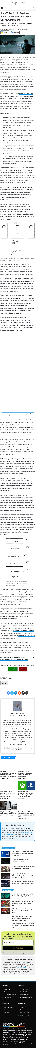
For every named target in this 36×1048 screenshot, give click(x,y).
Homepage (7, 998)
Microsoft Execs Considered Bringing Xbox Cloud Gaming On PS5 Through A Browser (26, 794)
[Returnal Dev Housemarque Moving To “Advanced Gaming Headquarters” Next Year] (8, 765)
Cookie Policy (24, 993)
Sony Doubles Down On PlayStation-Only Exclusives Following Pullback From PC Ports (23, 854)
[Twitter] (12, 693)
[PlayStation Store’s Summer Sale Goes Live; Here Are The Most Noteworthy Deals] (8, 785)
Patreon (6, 1014)
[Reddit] (19, 693)
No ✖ (23, 669)
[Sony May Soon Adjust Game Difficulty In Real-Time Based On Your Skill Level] (26, 805)
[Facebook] (8, 693)
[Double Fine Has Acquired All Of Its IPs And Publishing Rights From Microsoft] (5, 897)
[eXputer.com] (18, 3)
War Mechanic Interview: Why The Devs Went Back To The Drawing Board (22, 904)
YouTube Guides (25, 1014)
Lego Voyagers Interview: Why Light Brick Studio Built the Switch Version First (23, 926)
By (1, 29)
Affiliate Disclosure (26, 998)
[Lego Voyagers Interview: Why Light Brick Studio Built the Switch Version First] (5, 926)
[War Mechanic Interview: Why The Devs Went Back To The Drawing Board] (5, 904)
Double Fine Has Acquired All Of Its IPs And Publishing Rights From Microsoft (22, 896)
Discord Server (9, 835)
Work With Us (24, 1016)
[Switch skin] (34, 8)
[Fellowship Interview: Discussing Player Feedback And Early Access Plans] (5, 912)
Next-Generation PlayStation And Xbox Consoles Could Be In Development (25, 774)
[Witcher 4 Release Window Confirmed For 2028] (5, 862)
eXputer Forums (27, 833)
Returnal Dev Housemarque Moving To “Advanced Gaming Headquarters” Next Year (8, 774)
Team (5, 993)
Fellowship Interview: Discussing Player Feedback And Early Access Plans (22, 911)
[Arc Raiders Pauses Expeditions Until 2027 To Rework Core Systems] (5, 869)
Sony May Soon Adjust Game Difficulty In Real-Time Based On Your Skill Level (26, 814)
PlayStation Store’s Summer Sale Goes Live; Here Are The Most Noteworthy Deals (7, 794)
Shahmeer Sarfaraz (7, 29)
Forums (22, 1008)
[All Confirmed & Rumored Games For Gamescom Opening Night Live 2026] (5, 884)
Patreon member (21, 969)
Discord (22, 1011)
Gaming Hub (8, 1008)
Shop (5, 1011)
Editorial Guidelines (10, 996)
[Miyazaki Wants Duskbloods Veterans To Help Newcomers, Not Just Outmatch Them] (5, 877)
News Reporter (13, 715)
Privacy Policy (24, 990)
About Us (7, 990)
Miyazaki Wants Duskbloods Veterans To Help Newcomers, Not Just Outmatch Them (22, 876)
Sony (4, 683)
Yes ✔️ (13, 669)
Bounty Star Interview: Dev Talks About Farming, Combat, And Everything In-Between (22, 919)
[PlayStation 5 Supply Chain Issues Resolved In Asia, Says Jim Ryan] (8, 805)
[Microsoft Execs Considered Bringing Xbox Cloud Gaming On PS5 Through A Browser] (26, 785)
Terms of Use (24, 996)
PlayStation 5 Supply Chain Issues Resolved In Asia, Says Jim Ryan (8, 813)
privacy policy (27, 953)
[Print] (26, 693)
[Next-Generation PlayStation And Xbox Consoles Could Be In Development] (26, 765)
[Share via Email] (23, 693)
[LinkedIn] (15, 693)
